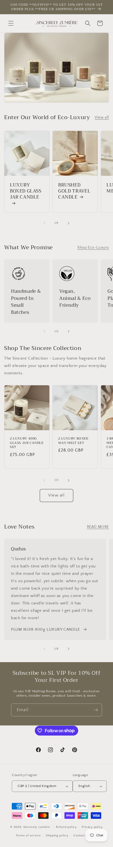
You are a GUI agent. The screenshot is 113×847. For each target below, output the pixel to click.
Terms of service (28, 835)
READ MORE (98, 527)
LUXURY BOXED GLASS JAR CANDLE (25, 191)
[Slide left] (44, 223)
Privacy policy (92, 827)
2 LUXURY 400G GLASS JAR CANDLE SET (27, 443)
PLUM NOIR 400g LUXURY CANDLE (45, 629)
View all (102, 117)
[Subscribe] (96, 710)
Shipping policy (57, 835)
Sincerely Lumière (36, 827)
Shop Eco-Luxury (93, 247)
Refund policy (66, 827)
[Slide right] (69, 223)
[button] (11, 23)
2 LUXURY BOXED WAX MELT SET (73, 441)
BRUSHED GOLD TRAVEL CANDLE (74, 191)
